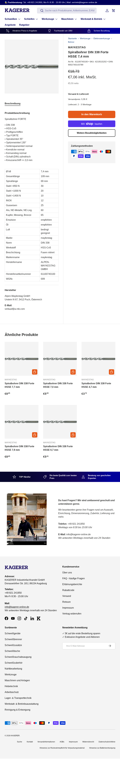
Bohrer (71, 42)
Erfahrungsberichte (72, 584)
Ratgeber (24, 25)
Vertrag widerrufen (71, 613)
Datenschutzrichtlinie (107, 742)
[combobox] (67, 10)
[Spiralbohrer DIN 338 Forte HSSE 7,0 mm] (60, 359)
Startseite (72, 38)
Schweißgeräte (12, 633)
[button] (113, 10)
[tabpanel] (32, 210)
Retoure (66, 602)
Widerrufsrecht (88, 742)
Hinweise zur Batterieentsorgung (102, 748)
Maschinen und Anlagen (17, 680)
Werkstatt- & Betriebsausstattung (21, 704)
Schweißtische (12, 651)
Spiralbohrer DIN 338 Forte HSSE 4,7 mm (96, 385)
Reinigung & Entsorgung (17, 709)
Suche (19, 742)
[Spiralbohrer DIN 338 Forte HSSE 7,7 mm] (21, 359)
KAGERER (15, 736)
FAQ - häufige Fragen (73, 578)
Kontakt (30, 742)
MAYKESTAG (77, 47)
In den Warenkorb (91, 114)
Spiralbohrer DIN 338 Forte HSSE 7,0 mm (58, 385)
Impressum (68, 608)
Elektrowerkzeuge (102, 38)
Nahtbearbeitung (13, 668)
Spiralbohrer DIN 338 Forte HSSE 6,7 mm (58, 448)
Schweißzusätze (13, 645)
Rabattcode (68, 590)
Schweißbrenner (13, 639)
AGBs (62, 742)
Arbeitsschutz (12, 692)
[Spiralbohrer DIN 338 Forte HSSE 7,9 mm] (21, 422)
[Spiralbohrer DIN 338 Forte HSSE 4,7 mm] (98, 359)
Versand (66, 596)
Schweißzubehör (13, 663)
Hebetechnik (11, 686)
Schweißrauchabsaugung (18, 657)
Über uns (67, 572)
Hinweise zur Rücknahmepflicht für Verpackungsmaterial (62, 748)
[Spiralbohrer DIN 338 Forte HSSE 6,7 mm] (60, 422)
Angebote (10, 25)
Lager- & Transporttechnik (18, 698)
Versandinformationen (46, 742)
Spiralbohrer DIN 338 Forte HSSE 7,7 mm (19, 385)
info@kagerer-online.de (17, 607)
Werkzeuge (85, 38)
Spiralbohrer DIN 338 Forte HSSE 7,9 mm (19, 448)
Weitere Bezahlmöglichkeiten (92, 133)
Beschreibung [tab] (12, 103)
